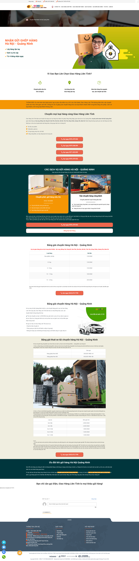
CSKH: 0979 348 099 (49, 1)
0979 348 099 (36, 532)
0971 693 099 (37, 534)
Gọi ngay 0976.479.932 (70, 139)
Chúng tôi (57, 6)
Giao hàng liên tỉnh (66, 6)
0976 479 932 (44, 534)
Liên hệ (111, 6)
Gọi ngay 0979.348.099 (70, 146)
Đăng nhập (93, 498)
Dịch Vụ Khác (88, 6)
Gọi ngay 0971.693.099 (70, 152)
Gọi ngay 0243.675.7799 (70, 293)
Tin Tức (106, 6)
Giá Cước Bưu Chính (98, 6)
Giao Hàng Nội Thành (78, 6)
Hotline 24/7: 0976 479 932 (64, 1)
